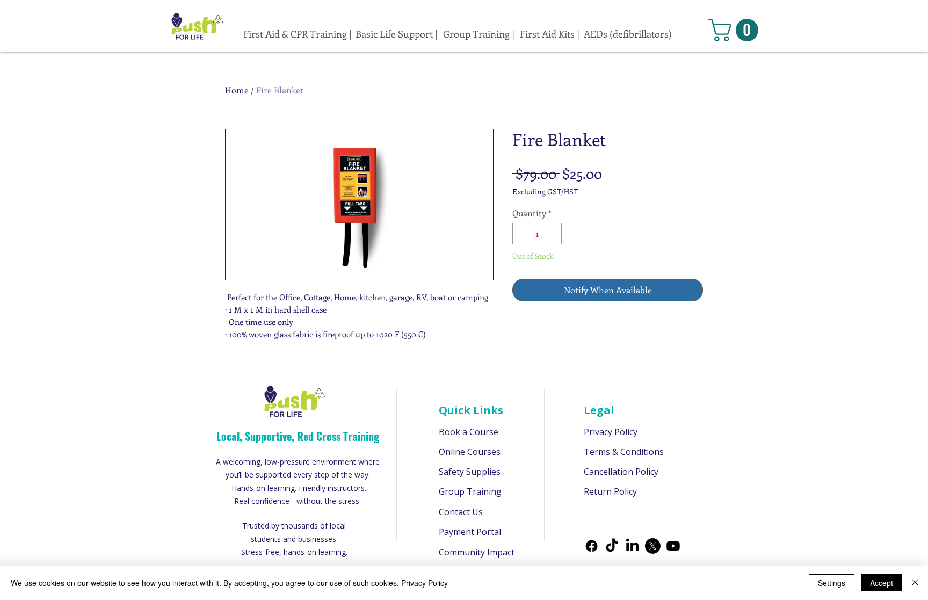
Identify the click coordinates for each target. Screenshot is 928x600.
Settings (831, 582)
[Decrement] (521, 233)
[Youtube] (673, 546)
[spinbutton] (537, 233)
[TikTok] (612, 546)
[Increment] (552, 233)
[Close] (915, 582)
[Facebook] (591, 546)
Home (237, 90)
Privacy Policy (424, 582)
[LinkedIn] (632, 546)
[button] (736, 30)
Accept (881, 582)
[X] (653, 546)
